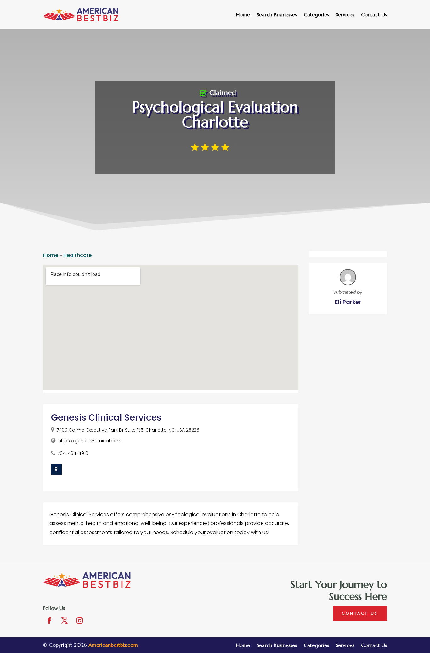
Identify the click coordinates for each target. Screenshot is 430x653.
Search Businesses (277, 15)
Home (243, 15)
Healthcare (77, 255)
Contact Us (374, 15)
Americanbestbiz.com (113, 645)
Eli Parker (348, 302)
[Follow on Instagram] (79, 620)
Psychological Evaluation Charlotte (215, 114)
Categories (316, 15)
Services (345, 15)
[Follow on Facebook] (49, 620)
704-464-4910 (73, 453)
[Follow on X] (64, 620)
